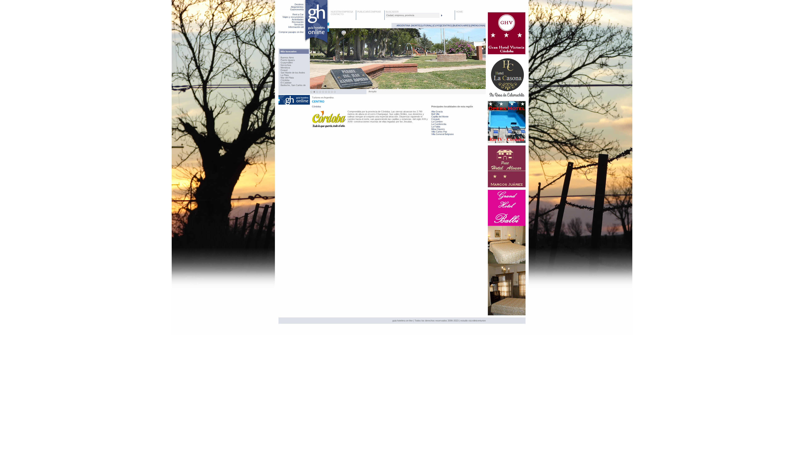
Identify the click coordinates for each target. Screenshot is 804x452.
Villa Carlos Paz (439, 131)
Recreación (298, 22)
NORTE (416, 25)
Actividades (298, 19)
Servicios (299, 24)
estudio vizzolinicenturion (473, 320)
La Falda (435, 126)
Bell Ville (435, 114)
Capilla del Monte (439, 116)
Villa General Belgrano (442, 134)
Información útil (296, 27)
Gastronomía (297, 9)
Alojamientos (297, 7)
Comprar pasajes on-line (291, 32)
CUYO (436, 25)
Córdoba (285, 80)
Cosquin (435, 119)
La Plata (285, 75)
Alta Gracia (437, 111)
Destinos (299, 4)
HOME (459, 11)
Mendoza (285, 67)
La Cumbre (437, 121)
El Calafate (286, 82)
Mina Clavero (438, 129)
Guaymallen (287, 62)
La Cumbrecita (438, 124)
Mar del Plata (287, 77)
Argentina (329, 97)
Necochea (286, 65)
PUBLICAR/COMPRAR (369, 11)
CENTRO (446, 25)
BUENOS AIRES (461, 25)
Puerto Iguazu (288, 60)
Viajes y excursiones (293, 17)
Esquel (284, 70)
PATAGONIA (478, 25)
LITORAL (427, 25)
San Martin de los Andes (293, 72)
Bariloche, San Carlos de (293, 85)
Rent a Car (298, 14)
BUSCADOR (392, 11)
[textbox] (412, 15)
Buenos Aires (287, 57)
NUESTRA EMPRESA (342, 11)
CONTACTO (337, 14)
